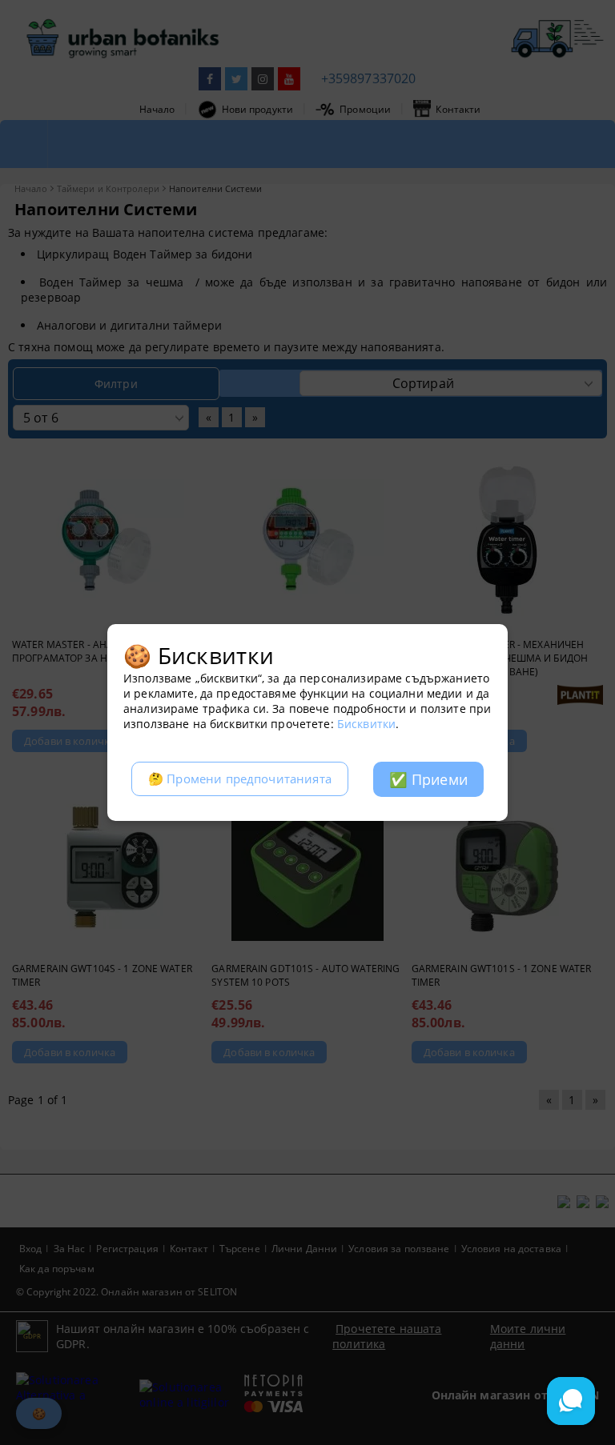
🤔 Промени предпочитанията (240, 779)
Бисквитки (366, 723)
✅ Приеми (428, 779)
